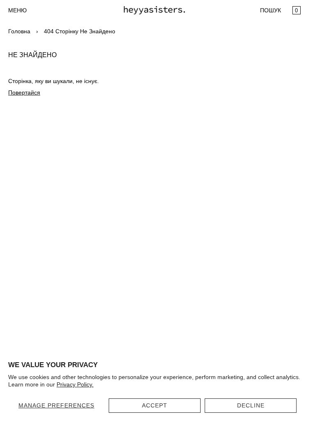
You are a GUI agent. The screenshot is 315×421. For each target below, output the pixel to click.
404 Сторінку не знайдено (79, 31)
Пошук (270, 10)
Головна (19, 31)
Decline (251, 405)
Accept (154, 405)
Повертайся (24, 92)
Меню (17, 10)
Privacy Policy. (75, 384)
